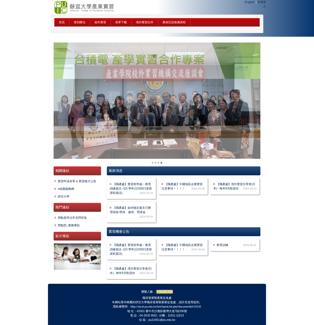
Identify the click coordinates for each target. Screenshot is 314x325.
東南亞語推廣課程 (174, 22)
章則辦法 (79, 22)
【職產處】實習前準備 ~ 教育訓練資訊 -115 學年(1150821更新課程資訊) (131, 188)
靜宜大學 (63, 196)
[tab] (152, 163)
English (249, 2)
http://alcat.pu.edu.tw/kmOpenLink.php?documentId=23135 (165, 306)
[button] (58, 103)
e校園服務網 (66, 188)
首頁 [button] (62, 22)
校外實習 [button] (100, 22)
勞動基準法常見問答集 (72, 217)
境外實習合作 (144, 22)
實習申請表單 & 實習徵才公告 (77, 181)
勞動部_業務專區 (69, 225)
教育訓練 (222, 245)
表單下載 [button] (121, 22)
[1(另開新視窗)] (77, 256)
